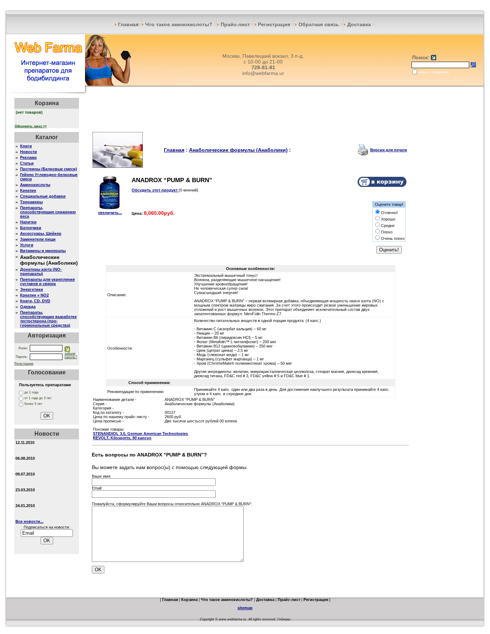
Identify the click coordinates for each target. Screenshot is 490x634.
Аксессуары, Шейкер (40, 233)
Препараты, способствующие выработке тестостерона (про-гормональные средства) (48, 318)
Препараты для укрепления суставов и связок (47, 281)
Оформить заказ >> (31, 126)
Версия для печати (388, 150)
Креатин (28, 190)
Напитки (28, 222)
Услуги (26, 245)
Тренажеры (31, 202)
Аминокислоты (35, 185)
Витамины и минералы (43, 251)
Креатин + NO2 (34, 295)
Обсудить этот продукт (155, 190)
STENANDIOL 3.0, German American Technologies (140, 433)
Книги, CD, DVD (35, 301)
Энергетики (31, 289)
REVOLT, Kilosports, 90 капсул (122, 438)
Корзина (189, 599)
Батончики (30, 228)
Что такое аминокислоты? (179, 24)
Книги (26, 146)
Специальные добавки (43, 196)
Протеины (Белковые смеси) (48, 169)
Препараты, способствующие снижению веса (48, 211)
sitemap (245, 608)
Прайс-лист (235, 24)
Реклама (28, 157)
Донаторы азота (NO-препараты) (41, 271)
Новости (28, 152)
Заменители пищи (38, 239)
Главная (127, 24)
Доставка (359, 24)
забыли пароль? (71, 355)
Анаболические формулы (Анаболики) (238, 150)
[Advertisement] (250, 114)
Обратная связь (318, 24)
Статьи (27, 163)
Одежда (28, 306)
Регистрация (275, 24)
